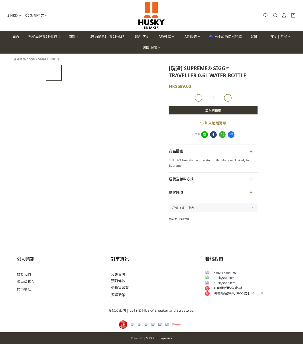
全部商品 (19, 59)
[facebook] (213, 134)
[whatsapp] (222, 134)
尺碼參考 (118, 274)
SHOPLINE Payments (159, 338)
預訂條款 (118, 280)
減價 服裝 (150, 47)
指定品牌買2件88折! (44, 36)
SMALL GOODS (49, 59)
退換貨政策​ (120, 287)
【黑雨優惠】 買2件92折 (107, 36)
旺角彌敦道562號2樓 (228, 288)
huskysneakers (225, 283)
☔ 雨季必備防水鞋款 (225, 36)
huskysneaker (224, 278)
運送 (114, 294)
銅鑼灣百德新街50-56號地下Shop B (238, 293)
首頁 (16, 36)
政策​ (121, 294)
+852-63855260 (225, 273)
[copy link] (231, 134)
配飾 (254, 36)
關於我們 (24, 274)
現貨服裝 (190, 36)
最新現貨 (141, 36)
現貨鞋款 (164, 36)
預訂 (72, 36)
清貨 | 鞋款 (278, 36)
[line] (204, 134)
